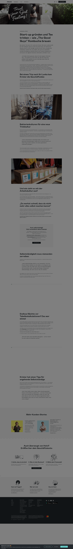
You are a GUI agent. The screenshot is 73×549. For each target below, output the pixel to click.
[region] (36, 546)
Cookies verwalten (48, 546)
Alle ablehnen (56, 546)
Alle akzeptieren (64, 546)
